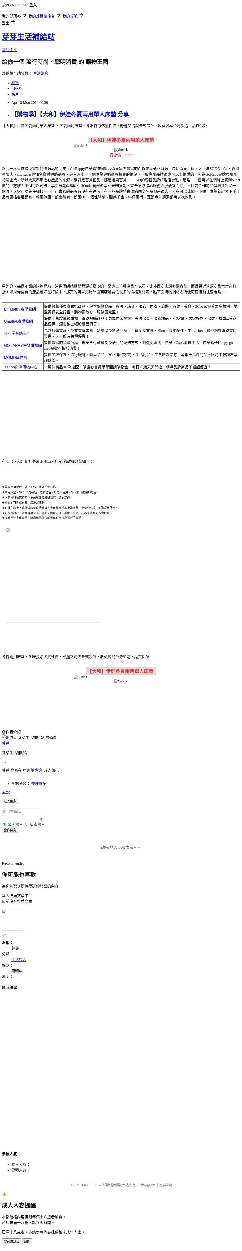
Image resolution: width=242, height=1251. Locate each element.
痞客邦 (28, 770)
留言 (39, 770)
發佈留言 (10, 830)
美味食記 (38, 784)
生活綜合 (40, 73)
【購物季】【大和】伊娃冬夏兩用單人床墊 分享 (70, 114)
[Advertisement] (121, 241)
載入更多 (10, 801)
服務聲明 (166, 1185)
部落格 (17, 89)
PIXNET (85, 1185)
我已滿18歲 (11, 1241)
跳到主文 (9, 50)
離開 (27, 1241)
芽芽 (5, 743)
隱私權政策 (147, 1185)
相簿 (15, 83)
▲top (6, 792)
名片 (15, 94)
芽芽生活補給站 (28, 36)
